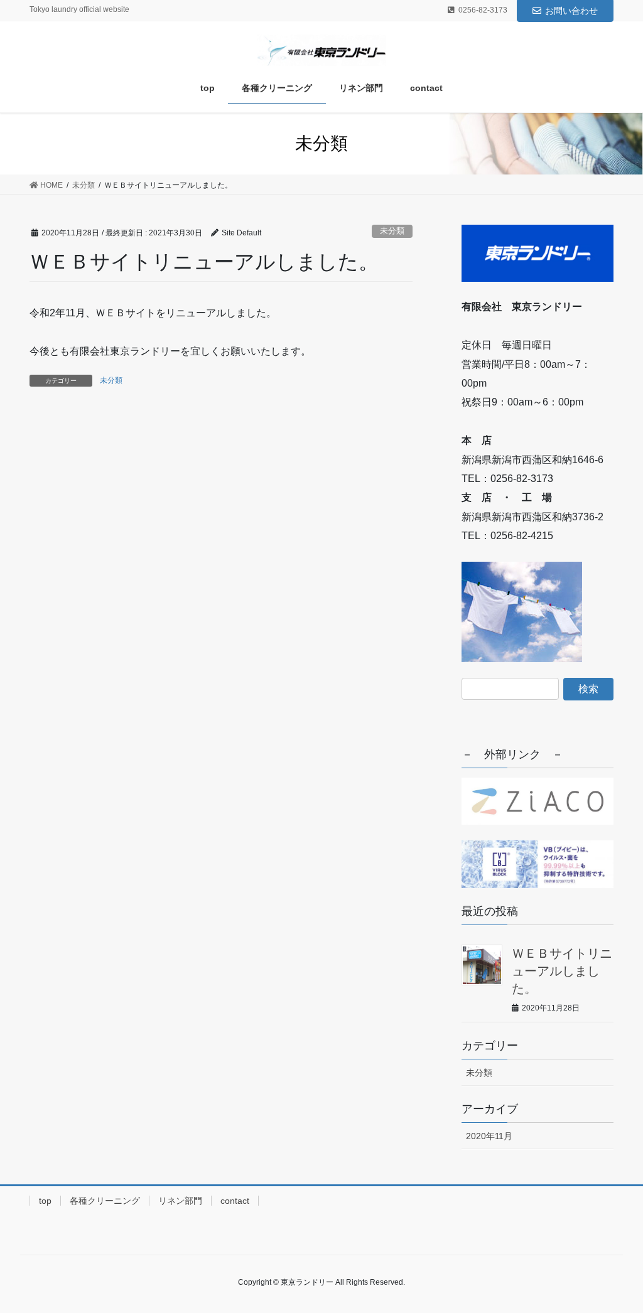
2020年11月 (489, 1136)
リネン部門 (180, 1201)
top (45, 1201)
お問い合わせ (571, 11)
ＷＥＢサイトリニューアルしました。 (562, 970)
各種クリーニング (105, 1201)
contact (234, 1201)
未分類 (392, 230)
